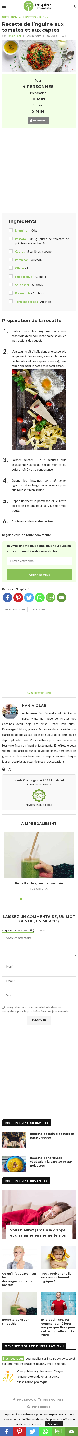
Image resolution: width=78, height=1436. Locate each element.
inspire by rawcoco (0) (18, 930)
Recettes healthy (35, 17)
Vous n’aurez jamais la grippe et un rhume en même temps (38, 1232)
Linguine (21, 230)
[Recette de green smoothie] (39, 855)
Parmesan (22, 260)
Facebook (45, 930)
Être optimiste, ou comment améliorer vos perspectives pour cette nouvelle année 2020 (58, 1327)
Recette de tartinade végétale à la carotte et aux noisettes (51, 1161)
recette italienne (15, 609)
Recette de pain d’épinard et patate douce (52, 1136)
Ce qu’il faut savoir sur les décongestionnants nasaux (19, 1279)
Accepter (54, 1424)
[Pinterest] (18, 597)
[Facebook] (7, 597)
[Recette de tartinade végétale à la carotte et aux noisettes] (14, 1164)
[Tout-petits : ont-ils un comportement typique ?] (58, 1257)
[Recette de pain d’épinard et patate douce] (14, 1140)
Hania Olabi (14, 35)
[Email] (61, 597)
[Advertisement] (39, 171)
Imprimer (40, 120)
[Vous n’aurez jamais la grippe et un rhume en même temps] (39, 1214)
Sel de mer (22, 285)
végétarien (38, 609)
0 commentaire (41, 692)
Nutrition (9, 17)
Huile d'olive (23, 276)
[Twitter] (29, 597)
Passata (20, 239)
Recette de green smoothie (39, 883)
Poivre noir (22, 293)
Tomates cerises (26, 301)
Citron (19, 268)
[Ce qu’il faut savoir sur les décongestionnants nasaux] (19, 1257)
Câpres (20, 251)
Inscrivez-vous (13, 1358)
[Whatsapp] (40, 597)
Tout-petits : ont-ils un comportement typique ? (56, 1277)
